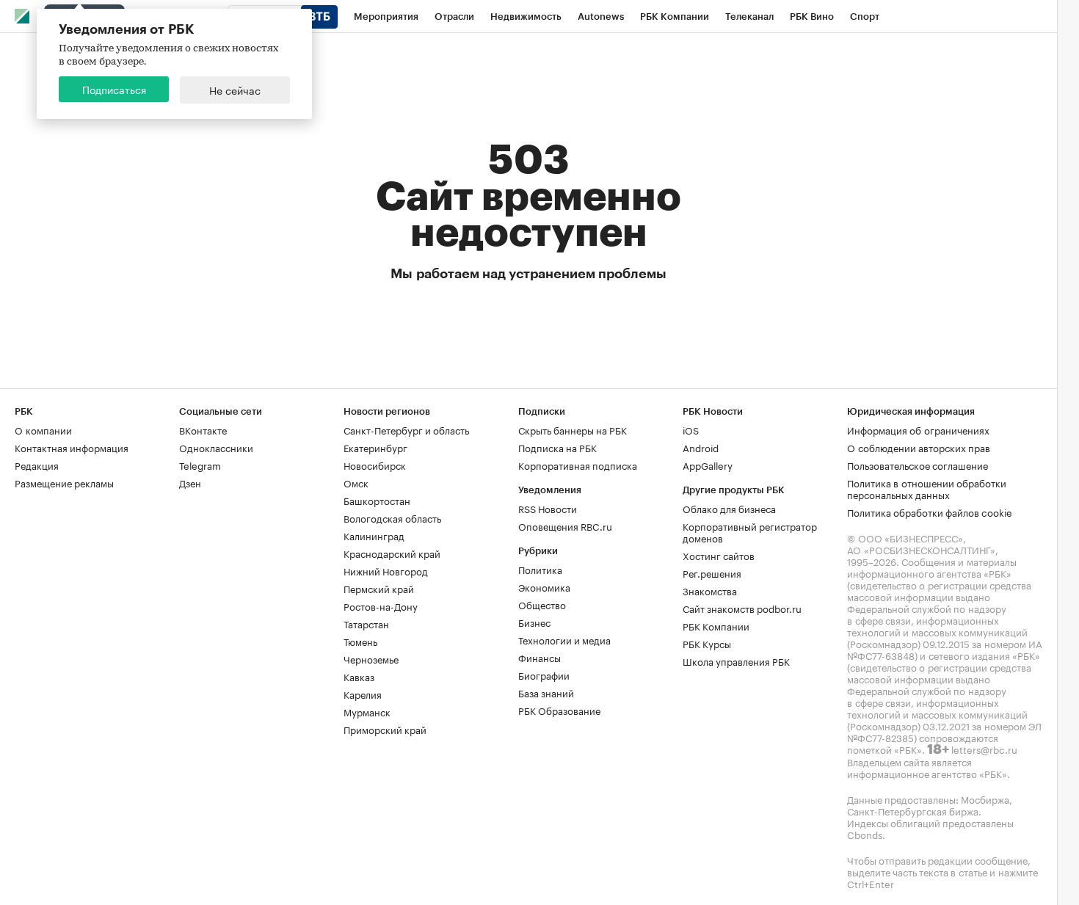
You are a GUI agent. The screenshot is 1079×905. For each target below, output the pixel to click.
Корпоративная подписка (577, 464)
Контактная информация (71, 447)
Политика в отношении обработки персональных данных (926, 488)
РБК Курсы (707, 643)
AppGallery (708, 464)
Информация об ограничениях (918, 429)
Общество (542, 604)
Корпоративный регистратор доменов (750, 531)
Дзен (190, 482)
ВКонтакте (203, 429)
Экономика (544, 586)
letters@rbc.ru (984, 748)
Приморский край (385, 729)
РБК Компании (716, 625)
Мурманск (367, 711)
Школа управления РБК (736, 660)
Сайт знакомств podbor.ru (742, 607)
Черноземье (371, 658)
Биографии (544, 674)
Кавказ (359, 676)
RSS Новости (547, 508)
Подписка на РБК (557, 447)
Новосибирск (375, 464)
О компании (43, 429)
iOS (691, 429)
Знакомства (710, 590)
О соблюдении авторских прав (918, 447)
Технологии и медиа (564, 639)
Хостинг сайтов (719, 555)
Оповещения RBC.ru (565, 525)
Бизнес (534, 621)
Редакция (37, 464)
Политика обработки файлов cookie (929, 511)
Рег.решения (712, 572)
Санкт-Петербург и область (406, 429)
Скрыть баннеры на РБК (572, 429)
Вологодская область (392, 517)
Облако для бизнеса (729, 508)
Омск (356, 482)
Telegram (200, 464)
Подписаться (114, 89)
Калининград (374, 535)
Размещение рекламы (64, 482)
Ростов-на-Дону (381, 605)
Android (701, 447)
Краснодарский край (392, 552)
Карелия (363, 693)
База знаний (546, 692)
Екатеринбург (375, 447)
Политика (540, 568)
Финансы (539, 657)
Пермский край (379, 588)
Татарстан (366, 623)
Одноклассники (216, 447)
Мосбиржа (985, 798)
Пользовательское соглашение (917, 464)
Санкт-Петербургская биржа (912, 810)
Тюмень (360, 640)
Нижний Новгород (386, 570)
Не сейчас (235, 89)
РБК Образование (559, 709)
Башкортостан (377, 500)
